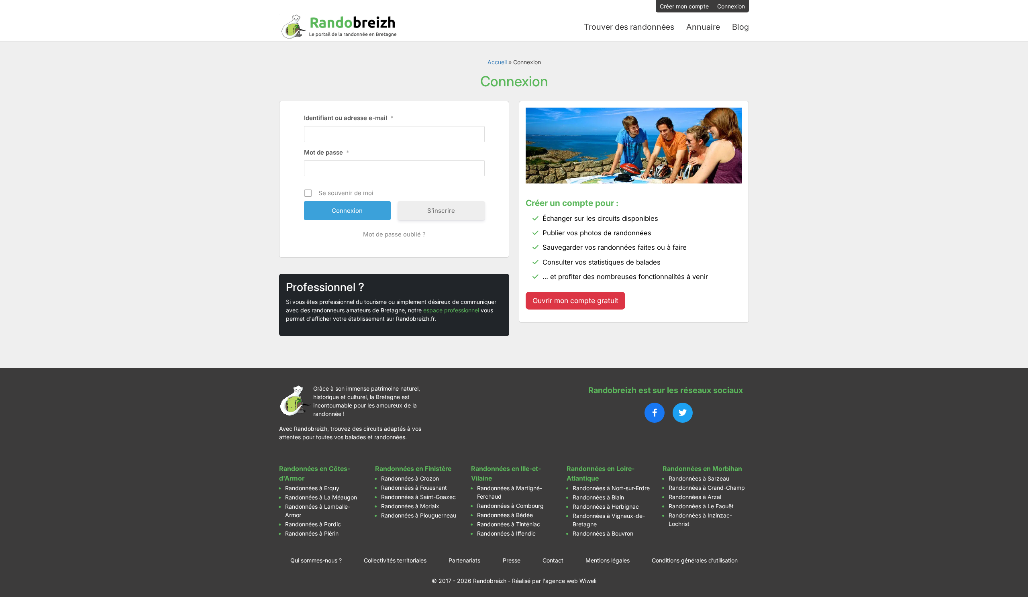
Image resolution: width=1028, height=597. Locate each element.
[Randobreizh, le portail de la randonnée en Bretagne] (339, 26)
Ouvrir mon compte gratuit (575, 300)
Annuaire (703, 27)
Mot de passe (326, 152)
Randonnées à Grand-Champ (707, 487)
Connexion (731, 6)
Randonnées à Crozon (410, 478)
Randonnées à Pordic (313, 524)
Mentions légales (607, 560)
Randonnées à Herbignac (606, 506)
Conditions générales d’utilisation (695, 560)
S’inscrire (441, 210)
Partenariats (464, 560)
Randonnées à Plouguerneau (418, 515)
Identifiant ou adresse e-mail (349, 118)
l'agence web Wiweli (569, 580)
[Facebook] (655, 413)
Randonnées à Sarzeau (699, 478)
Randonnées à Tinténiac (508, 524)
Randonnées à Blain (598, 497)
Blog (740, 27)
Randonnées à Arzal (695, 496)
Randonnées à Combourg (510, 505)
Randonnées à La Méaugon (321, 497)
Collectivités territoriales (395, 560)
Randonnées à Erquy (312, 488)
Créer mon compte (684, 6)
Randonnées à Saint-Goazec (418, 496)
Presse (511, 560)
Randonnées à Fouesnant (414, 487)
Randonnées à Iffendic (506, 533)
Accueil (497, 62)
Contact (553, 560)
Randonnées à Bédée (505, 514)
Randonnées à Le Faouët (701, 506)
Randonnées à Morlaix (410, 506)
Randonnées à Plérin (312, 533)
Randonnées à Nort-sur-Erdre (611, 488)
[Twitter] (683, 413)
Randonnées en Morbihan (702, 469)
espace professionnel (451, 310)
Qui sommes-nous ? (316, 560)
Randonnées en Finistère (413, 469)
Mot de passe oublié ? (394, 234)
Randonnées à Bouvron (603, 533)
